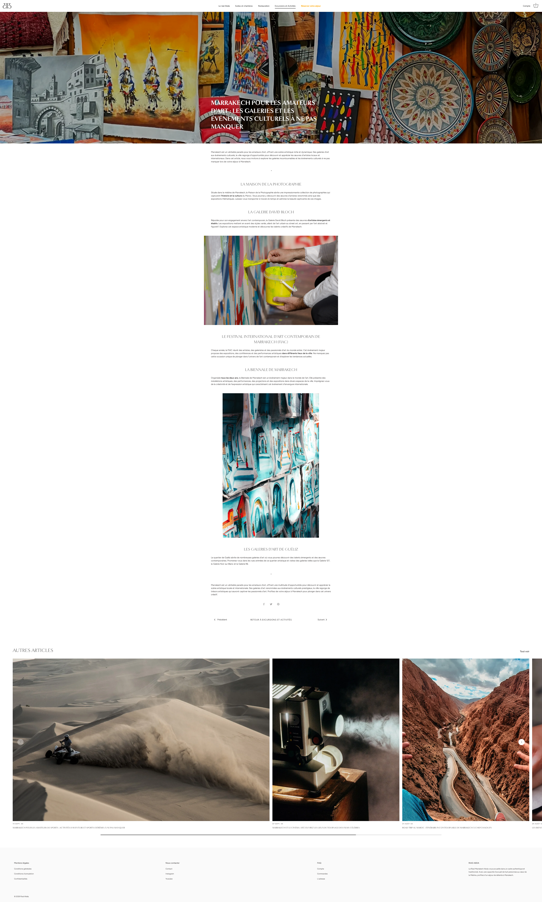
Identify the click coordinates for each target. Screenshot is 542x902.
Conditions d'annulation (24, 874)
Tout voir (524, 651)
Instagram (170, 874)
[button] (20, 742)
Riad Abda (24, 896)
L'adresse (321, 879)
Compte (526, 6)
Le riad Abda (224, 6)
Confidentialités (20, 879)
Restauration (263, 6)
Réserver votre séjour (311, 6)
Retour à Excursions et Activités (271, 619)
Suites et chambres (244, 6)
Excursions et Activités (285, 6)
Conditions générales (22, 869)
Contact (169, 869)
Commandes (322, 874)
